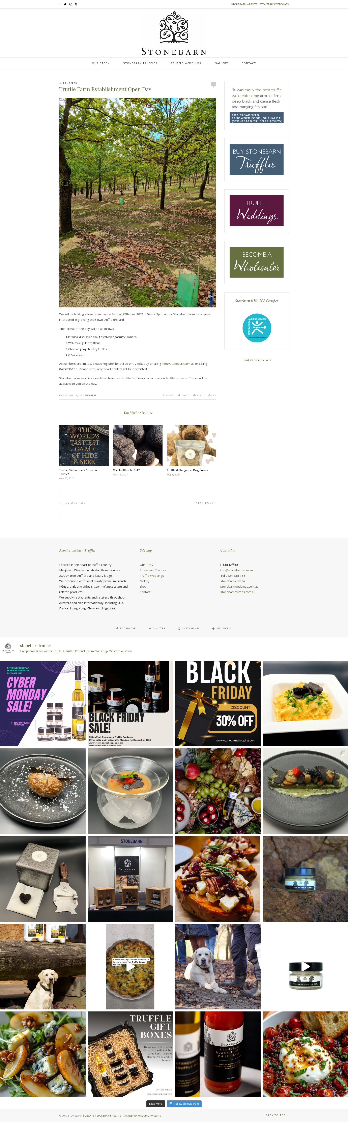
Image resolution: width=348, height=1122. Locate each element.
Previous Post (74, 503)
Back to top (276, 1115)
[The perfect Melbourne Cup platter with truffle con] (218, 791)
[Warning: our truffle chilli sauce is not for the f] (218, 1054)
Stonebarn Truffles (140, 63)
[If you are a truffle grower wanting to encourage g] (43, 966)
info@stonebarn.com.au (178, 363)
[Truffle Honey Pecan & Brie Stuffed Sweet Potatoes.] (218, 879)
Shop (143, 586)
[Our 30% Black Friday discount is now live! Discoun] (218, 704)
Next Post (205, 503)
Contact (249, 63)
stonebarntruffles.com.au (237, 592)
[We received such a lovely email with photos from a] (43, 879)
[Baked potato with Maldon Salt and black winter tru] (43, 791)
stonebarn (87, 395)
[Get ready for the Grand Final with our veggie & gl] (130, 966)
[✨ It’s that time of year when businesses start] (130, 1054)
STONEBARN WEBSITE (109, 1115)
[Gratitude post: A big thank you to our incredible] (218, 966)
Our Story (101, 63)
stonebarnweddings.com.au (239, 586)
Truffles (70, 83)
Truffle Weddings (186, 63)
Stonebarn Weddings (274, 4)
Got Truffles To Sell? (126, 470)
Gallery (221, 63)
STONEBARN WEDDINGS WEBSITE (142, 1115)
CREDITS (89, 1115)
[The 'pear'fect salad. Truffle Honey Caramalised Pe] (43, 1054)
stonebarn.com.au (232, 581)
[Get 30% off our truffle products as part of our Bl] (130, 704)
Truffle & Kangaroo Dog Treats (187, 470)
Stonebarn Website (244, 4)
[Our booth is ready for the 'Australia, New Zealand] (130, 879)
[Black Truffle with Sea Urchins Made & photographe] (130, 791)
